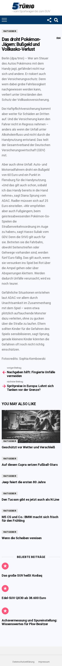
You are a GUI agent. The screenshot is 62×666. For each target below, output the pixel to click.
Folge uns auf (49, 20)
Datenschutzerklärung (23, 661)
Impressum (44, 661)
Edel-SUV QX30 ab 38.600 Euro (24, 598)
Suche (56, 20)
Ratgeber (9, 31)
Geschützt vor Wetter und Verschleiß (28, 447)
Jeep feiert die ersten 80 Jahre (23, 482)
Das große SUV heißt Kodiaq (22, 575)
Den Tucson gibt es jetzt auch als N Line (30, 499)
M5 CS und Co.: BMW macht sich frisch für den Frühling (30, 519)
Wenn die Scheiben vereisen (22, 538)
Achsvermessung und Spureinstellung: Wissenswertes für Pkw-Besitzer (29, 622)
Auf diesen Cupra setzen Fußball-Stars (30, 465)
